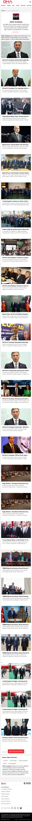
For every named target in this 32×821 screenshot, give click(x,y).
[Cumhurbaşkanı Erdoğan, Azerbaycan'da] (16, 670)
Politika (9, 5)
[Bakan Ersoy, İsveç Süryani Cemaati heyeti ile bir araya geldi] (16, 162)
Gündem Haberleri (5, 791)
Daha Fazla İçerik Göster (16, 751)
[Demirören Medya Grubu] (27, 783)
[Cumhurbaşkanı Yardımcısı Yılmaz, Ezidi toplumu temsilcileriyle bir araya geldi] (16, 190)
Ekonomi (23, 5)
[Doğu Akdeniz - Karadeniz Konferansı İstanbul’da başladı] (16, 473)
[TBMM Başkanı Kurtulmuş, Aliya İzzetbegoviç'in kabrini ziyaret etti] (16, 586)
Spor (13, 5)
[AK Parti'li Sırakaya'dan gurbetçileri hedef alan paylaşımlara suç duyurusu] (16, 360)
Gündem (3, 5)
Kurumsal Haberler (5, 803)
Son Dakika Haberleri (6, 789)
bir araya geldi (12, 763)
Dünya (17, 5)
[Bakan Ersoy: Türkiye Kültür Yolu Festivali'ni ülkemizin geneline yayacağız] (16, 134)
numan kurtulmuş (23, 760)
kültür (4, 763)
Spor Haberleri (4, 796)
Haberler (3, 10)
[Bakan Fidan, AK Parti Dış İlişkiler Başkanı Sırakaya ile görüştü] (16, 303)
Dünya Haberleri (5, 798)
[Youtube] (21, 808)
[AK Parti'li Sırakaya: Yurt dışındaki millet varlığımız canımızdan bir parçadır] (16, 77)
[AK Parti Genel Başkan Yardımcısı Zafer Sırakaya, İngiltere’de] (16, 275)
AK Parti (5, 760)
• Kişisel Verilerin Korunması (25, 819)
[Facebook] (12, 808)
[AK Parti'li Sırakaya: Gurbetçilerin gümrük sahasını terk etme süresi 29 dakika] (16, 49)
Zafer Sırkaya (13, 760)
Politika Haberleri (5, 794)
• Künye (16, 819)
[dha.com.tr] (5, 784)
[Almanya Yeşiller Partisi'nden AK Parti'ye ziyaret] (16, 727)
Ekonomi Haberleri (5, 801)
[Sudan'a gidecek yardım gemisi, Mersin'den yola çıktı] (16, 219)
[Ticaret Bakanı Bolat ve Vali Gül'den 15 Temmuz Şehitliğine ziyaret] (16, 529)
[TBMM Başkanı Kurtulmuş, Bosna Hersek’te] (16, 642)
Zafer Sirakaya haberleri (13, 10)
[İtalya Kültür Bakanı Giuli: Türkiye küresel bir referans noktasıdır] (16, 106)
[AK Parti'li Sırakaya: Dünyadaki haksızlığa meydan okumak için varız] (16, 332)
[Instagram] (18, 808)
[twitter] (15, 808)
